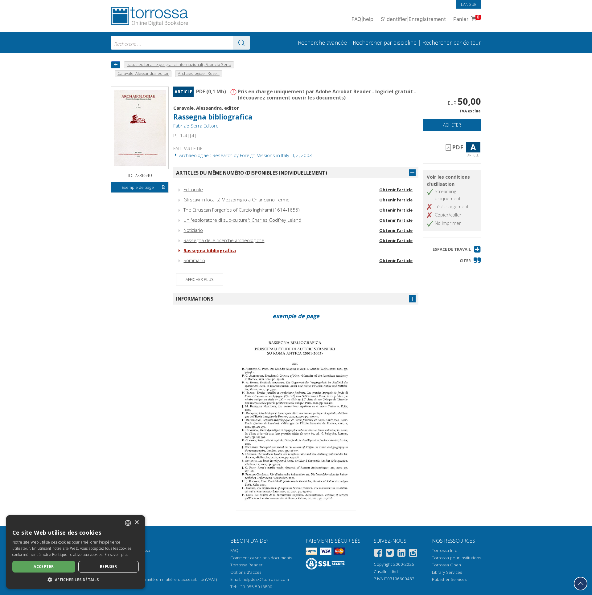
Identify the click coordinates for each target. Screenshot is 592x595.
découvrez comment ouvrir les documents (292, 97)
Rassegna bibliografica (209, 250)
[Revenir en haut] (580, 583)
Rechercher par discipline (385, 42)
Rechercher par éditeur (451, 42)
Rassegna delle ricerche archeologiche (223, 240)
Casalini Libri (386, 571)
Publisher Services (449, 579)
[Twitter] (389, 554)
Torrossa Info (445, 550)
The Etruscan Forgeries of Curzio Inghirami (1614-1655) (241, 210)
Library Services (447, 572)
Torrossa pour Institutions (456, 558)
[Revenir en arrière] (115, 64)
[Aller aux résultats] (241, 43)
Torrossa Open (446, 565)
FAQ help (362, 19)
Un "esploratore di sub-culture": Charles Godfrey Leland (242, 220)
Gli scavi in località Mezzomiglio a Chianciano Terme (236, 199)
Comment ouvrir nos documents (261, 558)
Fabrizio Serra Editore (196, 126)
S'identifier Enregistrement (413, 19)
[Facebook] (378, 554)
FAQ (234, 550)
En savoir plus (116, 554)
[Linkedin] (401, 554)
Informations (194, 298)
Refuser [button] (108, 566)
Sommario (194, 260)
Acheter (452, 125)
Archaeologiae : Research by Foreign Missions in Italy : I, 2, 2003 (245, 155)
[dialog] (75, 552)
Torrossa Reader (246, 565)
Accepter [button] (44, 566)
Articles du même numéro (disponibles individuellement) (251, 172)
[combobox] (180, 43)
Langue (468, 4)
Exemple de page (138, 187)
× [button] (136, 522)
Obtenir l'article (396, 189)
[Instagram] (413, 554)
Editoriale (193, 189)
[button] (457, 249)
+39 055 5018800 (255, 586)
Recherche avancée (323, 42)
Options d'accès (245, 572)
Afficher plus (200, 279)
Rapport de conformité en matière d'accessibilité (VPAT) (164, 579)
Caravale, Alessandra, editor (206, 108)
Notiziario (193, 230)
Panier (466, 18)
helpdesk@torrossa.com (265, 579)
